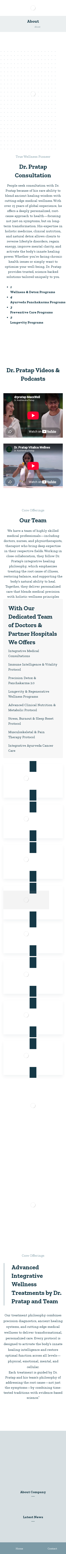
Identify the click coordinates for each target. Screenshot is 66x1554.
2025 (35, 1525)
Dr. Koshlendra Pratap (35, 1500)
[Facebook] (21, 1475)
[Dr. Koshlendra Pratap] (27, 26)
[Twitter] (27, 1475)
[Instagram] (39, 1475)
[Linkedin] (33, 1475)
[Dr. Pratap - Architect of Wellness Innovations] (33, 8)
